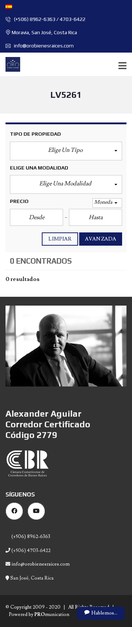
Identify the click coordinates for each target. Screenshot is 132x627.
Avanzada (100, 239)
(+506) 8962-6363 (30, 536)
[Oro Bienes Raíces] (10, 64)
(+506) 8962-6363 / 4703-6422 (49, 19)
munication (51, 614)
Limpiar (60, 239)
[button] (66, 151)
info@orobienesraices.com (43, 46)
